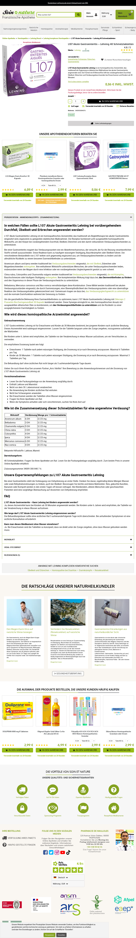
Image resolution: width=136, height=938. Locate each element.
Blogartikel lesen (12, 661)
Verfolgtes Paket (22, 797)
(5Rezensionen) (127, 52)
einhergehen (29, 266)
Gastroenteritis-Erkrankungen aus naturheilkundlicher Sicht (111, 631)
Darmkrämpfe (85, 570)
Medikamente (77, 29)
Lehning (77, 50)
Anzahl (71, 96)
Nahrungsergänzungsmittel (15, 29)
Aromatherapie (61, 29)
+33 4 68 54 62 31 (94, 847)
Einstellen (61, 935)
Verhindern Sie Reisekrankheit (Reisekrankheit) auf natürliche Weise (65, 632)
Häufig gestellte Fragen (113, 797)
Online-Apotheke (8, 38)
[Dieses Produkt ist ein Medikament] (72, 117)
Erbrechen (91, 59)
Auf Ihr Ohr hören (52, 797)
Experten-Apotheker (83, 797)
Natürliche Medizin (33, 29)
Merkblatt (9, 539)
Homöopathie (47, 29)
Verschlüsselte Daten (22, 815)
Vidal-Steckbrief (12, 547)
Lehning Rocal (35, 38)
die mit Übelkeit (94, 263)
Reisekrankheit (101, 570)
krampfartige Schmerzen (77, 59)
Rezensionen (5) (12, 555)
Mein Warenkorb (122, 15)
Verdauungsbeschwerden (64, 263)
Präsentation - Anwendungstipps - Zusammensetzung (31, 217)
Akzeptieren (49, 935)
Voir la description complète (78, 81)
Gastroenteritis (73, 61)
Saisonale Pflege (105, 29)
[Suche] (78, 14)
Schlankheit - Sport (117, 29)
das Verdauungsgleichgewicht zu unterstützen (107, 291)
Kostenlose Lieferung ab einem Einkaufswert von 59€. (68, 3)
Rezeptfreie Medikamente (114, 815)
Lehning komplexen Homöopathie (56, 38)
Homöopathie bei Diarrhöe (64, 570)
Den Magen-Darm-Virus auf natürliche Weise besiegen (20, 631)
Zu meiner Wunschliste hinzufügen (118, 60)
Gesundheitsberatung (69, 673)
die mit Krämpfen (115, 274)
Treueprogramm (83, 815)
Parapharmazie (91, 29)
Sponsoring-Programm (52, 815)
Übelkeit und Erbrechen (38, 570)
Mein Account (89, 15)
